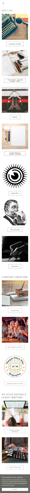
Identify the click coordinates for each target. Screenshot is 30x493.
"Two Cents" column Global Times (15, 80)
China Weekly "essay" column (15, 153)
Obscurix (15, 193)
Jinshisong (15, 310)
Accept (15, 489)
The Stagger (15, 229)
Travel (15, 117)
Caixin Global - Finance (15, 431)
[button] (4, 3)
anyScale (15, 266)
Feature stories (15, 44)
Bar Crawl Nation (15, 347)
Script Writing (15, 467)
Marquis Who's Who (15, 383)
